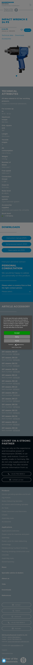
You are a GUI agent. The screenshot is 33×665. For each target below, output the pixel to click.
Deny (17, 337)
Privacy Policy (18, 347)
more (17, 341)
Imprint (13, 347)
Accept (17, 333)
